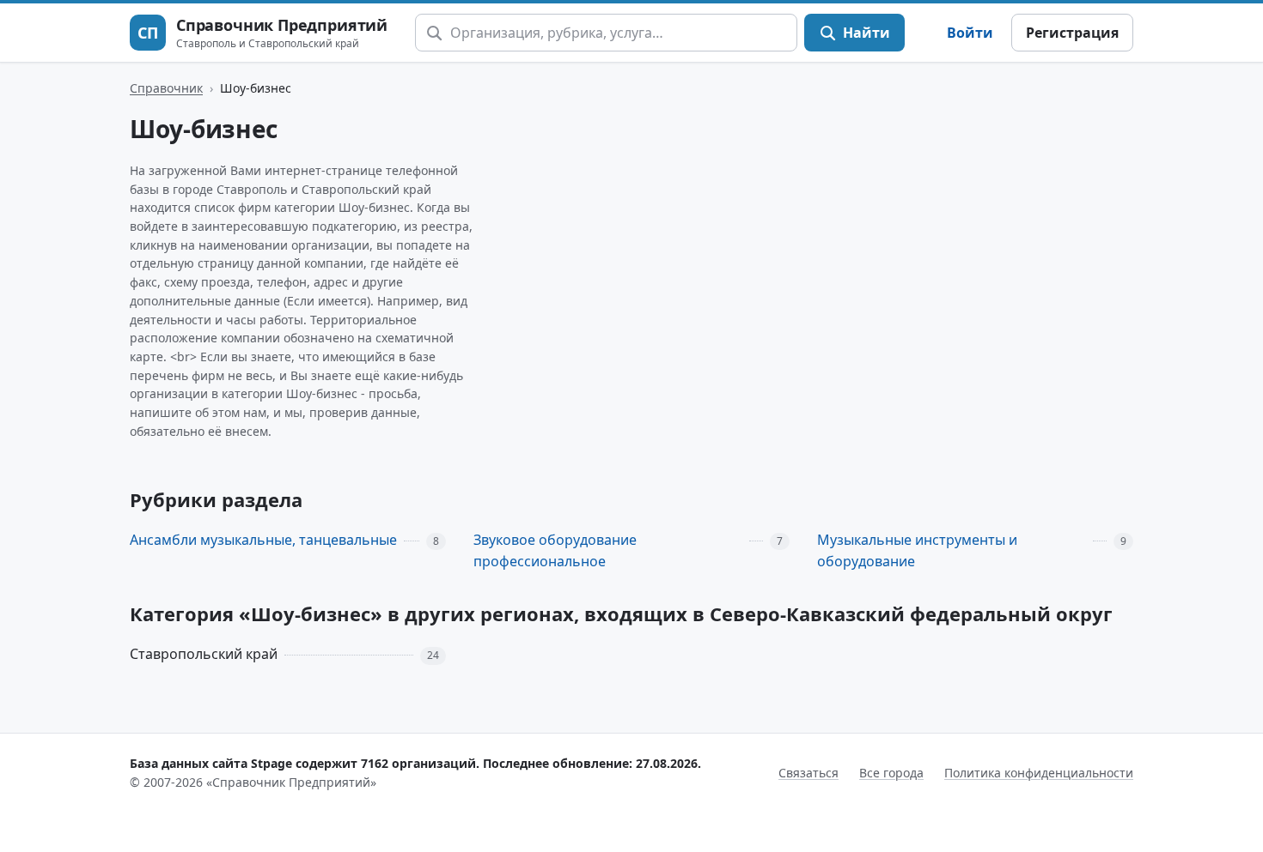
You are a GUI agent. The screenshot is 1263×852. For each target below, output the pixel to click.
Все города (891, 772)
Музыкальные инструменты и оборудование (917, 550)
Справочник (166, 88)
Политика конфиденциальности (1038, 772)
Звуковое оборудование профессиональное (555, 550)
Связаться (808, 772)
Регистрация (1072, 32)
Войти (970, 32)
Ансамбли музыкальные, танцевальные (263, 539)
